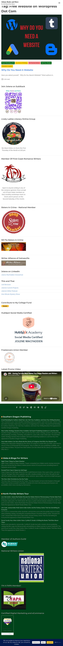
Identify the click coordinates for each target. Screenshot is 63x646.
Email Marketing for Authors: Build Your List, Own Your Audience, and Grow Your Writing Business (30, 420)
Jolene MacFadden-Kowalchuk (12, 275)
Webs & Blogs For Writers (15, 458)
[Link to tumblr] (42, 408)
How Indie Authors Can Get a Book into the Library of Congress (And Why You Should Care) (28, 441)
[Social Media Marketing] (28, 344)
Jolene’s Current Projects (9, 288)
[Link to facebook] (16, 408)
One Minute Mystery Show (10, 294)
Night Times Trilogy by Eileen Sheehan (12, 461)
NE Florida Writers (34, 63)
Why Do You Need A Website (17, 70)
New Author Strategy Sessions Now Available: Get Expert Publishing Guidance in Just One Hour (30, 431)
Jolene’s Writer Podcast (9, 291)
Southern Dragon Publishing (17, 417)
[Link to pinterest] (31, 408)
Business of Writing (21, 63)
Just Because (6, 284)
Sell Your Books (46, 63)
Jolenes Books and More (9, 2)
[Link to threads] (38, 408)
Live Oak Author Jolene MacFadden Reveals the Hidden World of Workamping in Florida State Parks (31, 497)
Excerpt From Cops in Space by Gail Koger (14, 470)
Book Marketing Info (8, 63)
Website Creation (7, 66)
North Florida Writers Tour (16, 494)
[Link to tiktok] (45, 408)
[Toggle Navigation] (59, 3)
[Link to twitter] (24, 408)
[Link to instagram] (20, 408)
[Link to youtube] (35, 408)
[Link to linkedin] (27, 408)
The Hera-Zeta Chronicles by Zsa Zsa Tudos (14, 479)
